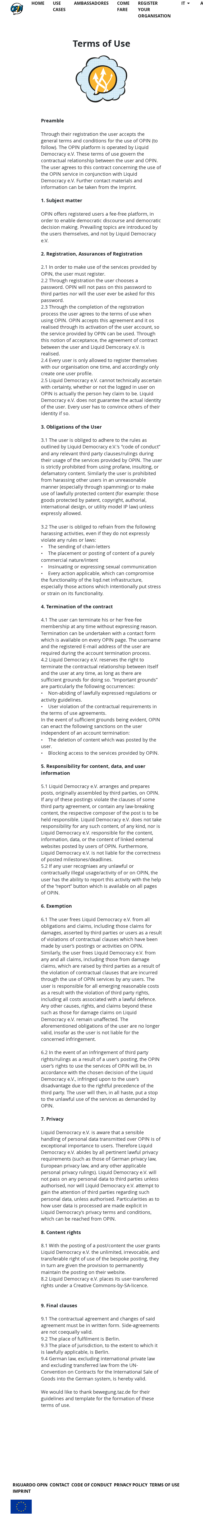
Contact (59, 1485)
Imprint (22, 1491)
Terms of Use (164, 1485)
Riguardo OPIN (30, 1485)
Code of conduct (91, 1485)
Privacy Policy (130, 1485)
